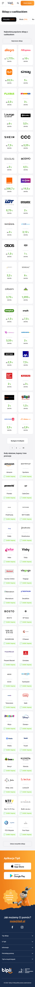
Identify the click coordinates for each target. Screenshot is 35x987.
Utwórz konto (27, 3)
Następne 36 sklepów (17, 441)
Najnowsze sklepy (17, 41)
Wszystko (9, 19)
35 (23, 448)
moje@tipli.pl (17, 921)
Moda (23, 19)
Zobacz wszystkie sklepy (17, 844)
